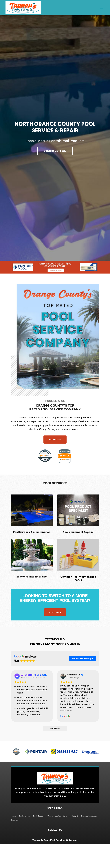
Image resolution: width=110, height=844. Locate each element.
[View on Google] (63, 676)
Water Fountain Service (58, 816)
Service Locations (89, 816)
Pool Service (24, 816)
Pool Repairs (39, 816)
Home (13, 816)
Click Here (55, 612)
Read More (55, 439)
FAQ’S (75, 816)
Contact (14, 820)
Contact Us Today (55, 151)
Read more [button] (66, 710)
